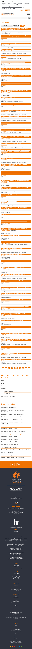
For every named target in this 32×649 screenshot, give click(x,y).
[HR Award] (16, 523)
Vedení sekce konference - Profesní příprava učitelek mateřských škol (15, 43)
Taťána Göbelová (10, 50)
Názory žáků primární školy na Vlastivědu (9, 194)
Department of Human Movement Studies (11, 419)
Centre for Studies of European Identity (16, 558)
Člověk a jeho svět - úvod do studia (8, 97)
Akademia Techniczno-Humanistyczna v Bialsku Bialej (12, 320)
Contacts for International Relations (16, 640)
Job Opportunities (16, 633)
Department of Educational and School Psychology (13, 431)
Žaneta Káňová (4, 50)
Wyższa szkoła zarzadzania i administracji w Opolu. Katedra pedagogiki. (15, 280)
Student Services (16, 601)
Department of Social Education (9, 436)
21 (9, 368)
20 (8, 368)
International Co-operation (8, 396)
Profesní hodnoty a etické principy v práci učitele (10, 235)
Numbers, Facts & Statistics (16, 630)
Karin (2, 38)
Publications (7, 393)
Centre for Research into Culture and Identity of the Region (15, 449)
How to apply (16, 585)
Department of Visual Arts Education (10, 444)
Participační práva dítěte (6, 214)
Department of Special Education (9, 439)
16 (25, 367)
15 (23, 367)
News (2, 380)
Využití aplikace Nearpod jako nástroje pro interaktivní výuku (13, 274)
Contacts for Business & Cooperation (16, 642)
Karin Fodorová (4, 105)
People (3, 386)
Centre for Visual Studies (7, 452)
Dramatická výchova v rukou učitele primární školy (11, 143)
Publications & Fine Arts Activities (16, 616)
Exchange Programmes (16, 576)
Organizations (16, 597)
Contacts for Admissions (16, 638)
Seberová (5, 189)
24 (14, 368)
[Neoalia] (16, 489)
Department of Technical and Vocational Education (14, 441)
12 (19, 367)
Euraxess (16, 618)
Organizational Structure (16, 629)
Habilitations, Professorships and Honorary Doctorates (16, 617)
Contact (3, 399)
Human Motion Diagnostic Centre (9, 455)
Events (16, 596)
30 (23, 368)
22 (11, 368)
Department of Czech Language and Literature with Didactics (12, 411)
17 (26, 367)
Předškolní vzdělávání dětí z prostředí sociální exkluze (11, 248)
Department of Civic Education (8, 407)
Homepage (16, 531)
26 (17, 368)
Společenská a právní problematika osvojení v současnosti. (12, 254)
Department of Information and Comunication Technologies (12, 423)
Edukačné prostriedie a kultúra (7, 158)
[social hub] (18, 464)
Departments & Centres (9, 404)
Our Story (16, 626)
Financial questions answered (16, 589)
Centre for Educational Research (9, 447)
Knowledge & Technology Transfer (16, 612)
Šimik (5, 70)
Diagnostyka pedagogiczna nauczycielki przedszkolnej (12, 353)
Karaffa (4, 262)
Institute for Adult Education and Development (12, 457)
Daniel (2, 57)
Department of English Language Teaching (12, 416)
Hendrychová (7, 348)
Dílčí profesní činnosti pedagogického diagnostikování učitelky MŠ (14, 110)
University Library (16, 565)
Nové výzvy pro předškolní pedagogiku (9, 201)
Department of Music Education (9, 428)
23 (12, 368)
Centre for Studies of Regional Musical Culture (16, 559)
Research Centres (16, 613)
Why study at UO (16, 573)
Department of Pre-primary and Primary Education (16, 545)
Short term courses (16, 577)
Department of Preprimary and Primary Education (13, 434)
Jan (1, 262)
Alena (2, 189)
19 (29, 367)
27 (19, 368)
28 (20, 368)
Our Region (16, 600)
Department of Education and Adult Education (12, 414)
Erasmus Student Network (16, 602)
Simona (2, 348)
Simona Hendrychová (12, 105)
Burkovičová (7, 30)
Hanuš (5, 57)
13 (20, 367)
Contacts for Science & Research (16, 641)
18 (28, 367)
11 (17, 367)
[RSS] (13, 464)
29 (22, 368)
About (2, 383)
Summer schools (16, 578)
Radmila (2, 30)
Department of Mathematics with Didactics (11, 426)
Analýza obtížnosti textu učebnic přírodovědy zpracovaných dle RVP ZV (15, 333)
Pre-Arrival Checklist (16, 590)
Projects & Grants (16, 614)
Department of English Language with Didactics (16, 536)
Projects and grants (8, 391)
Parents (16, 605)
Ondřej (2, 70)
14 (22, 367)
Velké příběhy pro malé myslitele (7, 49)
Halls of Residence (16, 566)
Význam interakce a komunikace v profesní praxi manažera (13, 55)
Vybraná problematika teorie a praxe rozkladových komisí (12, 267)
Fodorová (5, 38)
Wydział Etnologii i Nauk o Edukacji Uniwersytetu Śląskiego (13, 62)
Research (3, 388)
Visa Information (16, 588)
